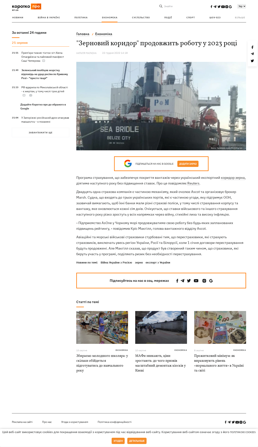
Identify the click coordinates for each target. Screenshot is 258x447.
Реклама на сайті (22, 422)
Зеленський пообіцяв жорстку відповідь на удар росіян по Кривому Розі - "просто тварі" (44, 74)
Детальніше (137, 440)
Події (168, 17)
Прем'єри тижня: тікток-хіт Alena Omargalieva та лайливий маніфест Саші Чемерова (42, 56)
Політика (81, 17)
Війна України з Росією (116, 262)
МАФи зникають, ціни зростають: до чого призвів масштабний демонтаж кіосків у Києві (160, 363)
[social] (211, 6)
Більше (240, 17)
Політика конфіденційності (115, 422)
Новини (17, 17)
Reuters (193, 183)
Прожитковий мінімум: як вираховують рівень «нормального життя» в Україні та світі (219, 363)
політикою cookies (243, 432)
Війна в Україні (49, 17)
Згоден (118, 440)
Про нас (47, 422)
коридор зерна (233, 177)
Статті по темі (87, 302)
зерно (139, 262)
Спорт (190, 17)
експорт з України (158, 262)
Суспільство (141, 17)
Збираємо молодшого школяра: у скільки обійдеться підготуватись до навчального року (102, 363)
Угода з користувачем (74, 422)
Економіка (109, 17)
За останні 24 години (29, 32)
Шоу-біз (215, 17)
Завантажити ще (41, 132)
